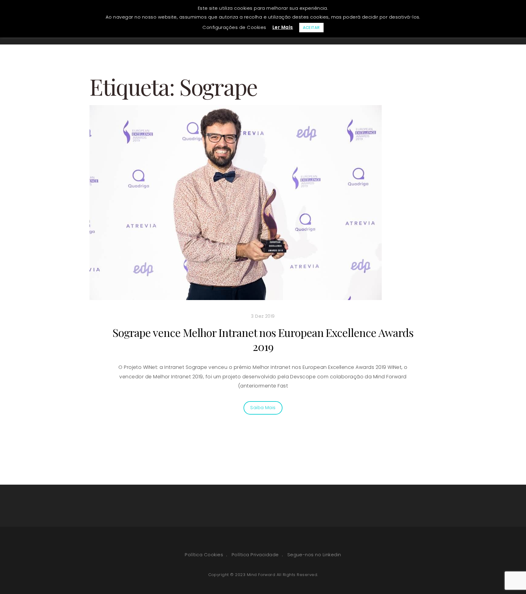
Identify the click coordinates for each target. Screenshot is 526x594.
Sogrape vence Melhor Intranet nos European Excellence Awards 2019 (263, 339)
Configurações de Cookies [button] (234, 27)
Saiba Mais (263, 408)
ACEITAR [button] (311, 27)
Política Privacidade (255, 554)
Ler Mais (282, 27)
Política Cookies (204, 554)
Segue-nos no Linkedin (314, 554)
